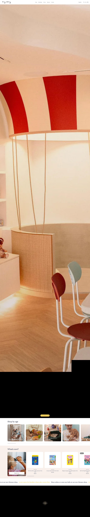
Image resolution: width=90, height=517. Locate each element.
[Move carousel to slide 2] (44, 415)
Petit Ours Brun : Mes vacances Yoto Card (35, 471)
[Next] (81, 433)
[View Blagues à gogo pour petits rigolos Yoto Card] (70, 460)
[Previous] (9, 433)
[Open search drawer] (84, 2)
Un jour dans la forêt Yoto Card (53, 470)
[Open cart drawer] (88, 2)
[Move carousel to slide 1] (43, 415)
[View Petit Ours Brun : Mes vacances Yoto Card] (35, 460)
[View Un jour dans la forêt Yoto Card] (53, 460)
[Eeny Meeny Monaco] (6, 2)
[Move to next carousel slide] (47, 415)
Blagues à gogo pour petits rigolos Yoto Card (70, 471)
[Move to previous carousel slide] (41, 415)
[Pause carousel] (48, 415)
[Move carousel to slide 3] (45, 415)
